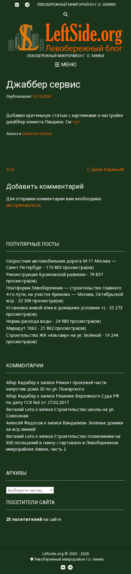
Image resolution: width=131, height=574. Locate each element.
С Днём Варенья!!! (105, 169)
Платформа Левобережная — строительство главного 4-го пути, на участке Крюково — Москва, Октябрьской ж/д (64, 294)
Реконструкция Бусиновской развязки (46, 274)
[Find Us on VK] (17, 5)
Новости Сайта (36, 133)
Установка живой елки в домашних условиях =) (55, 308)
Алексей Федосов (24, 423)
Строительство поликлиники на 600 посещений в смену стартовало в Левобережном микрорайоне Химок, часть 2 (63, 442)
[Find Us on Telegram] (27, 5)
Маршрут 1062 (21, 328)
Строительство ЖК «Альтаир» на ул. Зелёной (53, 335)
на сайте (33, 519)
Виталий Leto (20, 409)
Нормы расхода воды (28, 321)
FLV (10, 169)
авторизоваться (23, 205)
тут (76, 122)
